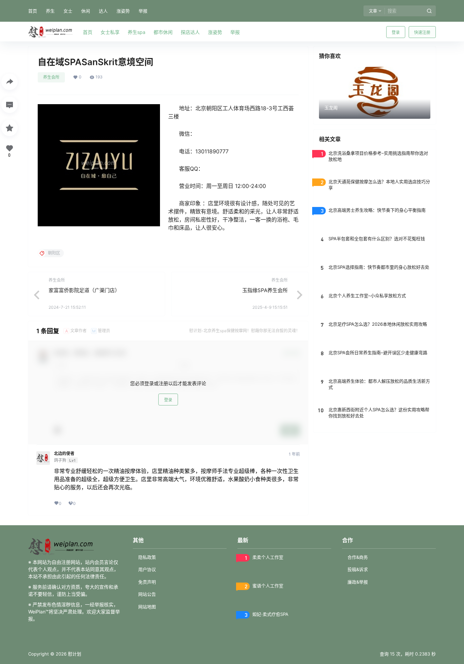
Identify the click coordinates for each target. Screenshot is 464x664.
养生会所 (51, 77)
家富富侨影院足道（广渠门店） (84, 290)
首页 (32, 11)
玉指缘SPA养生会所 (265, 290)
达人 (103, 11)
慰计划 (74, 654)
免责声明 (147, 582)
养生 (50, 11)
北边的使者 (64, 454)
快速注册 (422, 32)
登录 (396, 32)
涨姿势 (123, 11)
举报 (143, 11)
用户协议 (147, 569)
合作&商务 (357, 557)
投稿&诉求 (357, 569)
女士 (68, 11)
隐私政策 (147, 557)
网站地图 (147, 606)
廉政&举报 (357, 582)
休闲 (85, 11)
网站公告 (147, 594)
